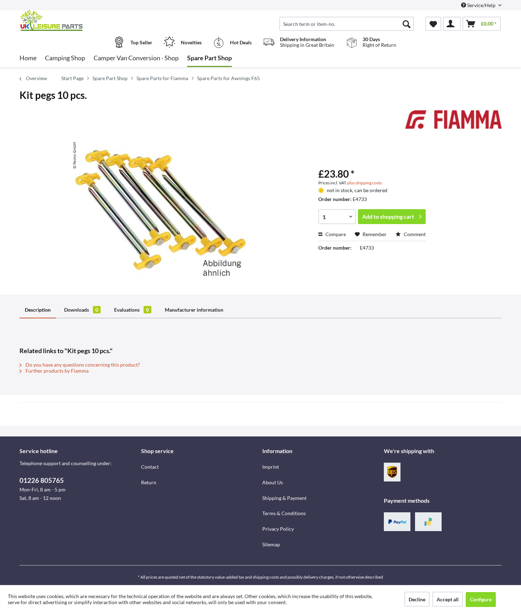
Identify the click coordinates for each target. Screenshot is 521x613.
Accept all (448, 599)
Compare (335, 234)
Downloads (81, 310)
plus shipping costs (364, 182)
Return (148, 482)
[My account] (452, 24)
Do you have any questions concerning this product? (82, 365)
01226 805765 (41, 480)
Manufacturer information (194, 310)
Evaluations (131, 310)
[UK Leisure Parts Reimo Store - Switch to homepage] (79, 20)
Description (38, 310)
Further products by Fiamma (56, 371)
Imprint (270, 467)
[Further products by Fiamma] (453, 122)
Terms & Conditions (284, 513)
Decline (417, 599)
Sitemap (271, 544)
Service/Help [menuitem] (481, 5)
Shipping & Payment (284, 498)
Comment (414, 234)
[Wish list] (433, 24)
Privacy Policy (278, 529)
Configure (481, 599)
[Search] (406, 24)
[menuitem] (346, 24)
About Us (272, 482)
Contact (150, 467)
